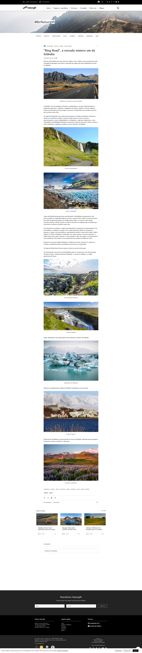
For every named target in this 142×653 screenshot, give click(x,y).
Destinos (63, 626)
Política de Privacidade (62, 650)
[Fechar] (140, 650)
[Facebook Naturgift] (111, 2)
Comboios (72, 36)
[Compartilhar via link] (55, 497)
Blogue (63, 630)
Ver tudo (104, 510)
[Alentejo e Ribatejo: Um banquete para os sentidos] (95, 519)
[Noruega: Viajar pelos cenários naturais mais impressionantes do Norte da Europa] (71, 519)
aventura (52, 489)
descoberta (62, 489)
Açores (65, 36)
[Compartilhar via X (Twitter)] (48, 497)
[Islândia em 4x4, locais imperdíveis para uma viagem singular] (47, 519)
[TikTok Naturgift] (109, 2)
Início (62, 623)
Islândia (46, 492)
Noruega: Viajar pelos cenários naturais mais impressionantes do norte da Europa (70, 528)
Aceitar (135, 650)
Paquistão (80, 36)
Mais (97, 36)
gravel (78, 489)
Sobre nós (63, 628)
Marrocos (46, 36)
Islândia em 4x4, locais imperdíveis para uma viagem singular (47, 528)
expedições (73, 489)
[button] (118, 8)
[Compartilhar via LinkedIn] (51, 497)
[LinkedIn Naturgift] (118, 2)
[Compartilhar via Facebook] (44, 497)
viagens (68, 489)
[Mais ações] (97, 46)
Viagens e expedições (66, 624)
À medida (63, 627)
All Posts (38, 36)
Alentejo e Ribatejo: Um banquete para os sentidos (94, 528)
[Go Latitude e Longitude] (103, 648)
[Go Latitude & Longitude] (116, 2)
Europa (51, 492)
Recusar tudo (127, 650)
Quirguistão (89, 36)
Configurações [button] (118, 650)
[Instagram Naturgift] (107, 2)
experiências (47, 489)
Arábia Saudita (56, 36)
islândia (87, 489)
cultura (57, 489)
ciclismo (83, 489)
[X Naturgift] (114, 2)
